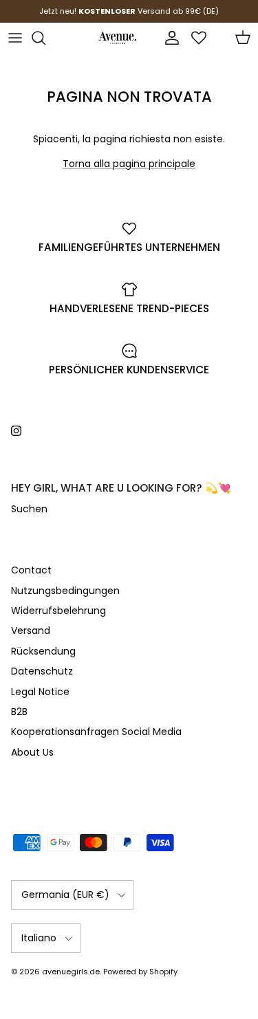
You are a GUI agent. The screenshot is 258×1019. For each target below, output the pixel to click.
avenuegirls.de (71, 971)
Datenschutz (42, 671)
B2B (19, 712)
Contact (31, 570)
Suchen (29, 509)
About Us (32, 752)
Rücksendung (43, 651)
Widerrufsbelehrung (58, 610)
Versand (30, 630)
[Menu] (15, 38)
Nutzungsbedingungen (65, 591)
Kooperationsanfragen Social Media (96, 731)
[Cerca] (45, 38)
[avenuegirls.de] (117, 38)
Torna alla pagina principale (129, 164)
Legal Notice (40, 692)
